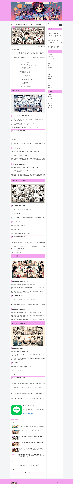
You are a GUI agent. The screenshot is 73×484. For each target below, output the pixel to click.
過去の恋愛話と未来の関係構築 (26, 86)
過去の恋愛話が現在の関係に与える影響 (28, 78)
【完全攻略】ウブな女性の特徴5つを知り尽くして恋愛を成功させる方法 (55, 36)
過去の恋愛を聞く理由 (24, 64)
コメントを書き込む (28, 472)
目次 (27, 62)
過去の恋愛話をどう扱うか (26, 83)
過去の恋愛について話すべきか (25, 71)
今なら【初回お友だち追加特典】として (30, 413)
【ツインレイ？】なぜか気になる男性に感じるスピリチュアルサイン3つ (55, 33)
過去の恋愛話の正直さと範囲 (26, 72)
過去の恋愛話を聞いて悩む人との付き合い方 (28, 79)
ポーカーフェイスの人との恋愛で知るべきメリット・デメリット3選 (55, 47)
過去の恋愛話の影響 (24, 76)
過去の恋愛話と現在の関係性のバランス (28, 80)
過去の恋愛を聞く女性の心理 (26, 68)
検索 (49, 23)
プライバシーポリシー (59, 481)
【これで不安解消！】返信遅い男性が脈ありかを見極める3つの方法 (55, 43)
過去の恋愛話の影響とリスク (26, 75)
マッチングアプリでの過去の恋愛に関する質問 (29, 65)
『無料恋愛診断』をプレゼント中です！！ (30, 414)
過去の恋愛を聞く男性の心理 (26, 67)
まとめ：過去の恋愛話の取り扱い (26, 82)
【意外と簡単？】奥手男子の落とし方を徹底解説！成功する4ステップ (55, 40)
